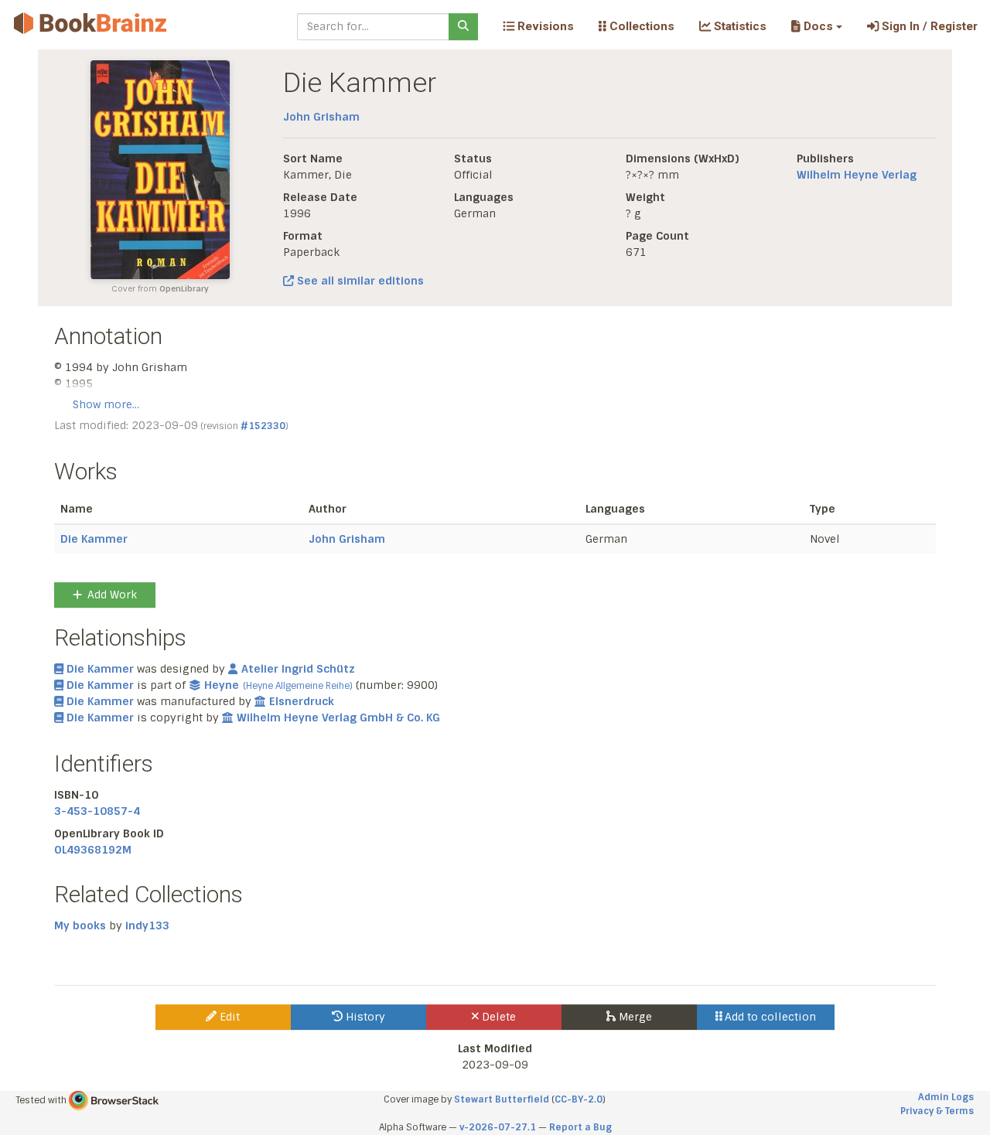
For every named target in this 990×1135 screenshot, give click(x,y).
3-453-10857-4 (97, 811)
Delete (497, 1017)
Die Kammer (94, 539)
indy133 (147, 925)
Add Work (112, 595)
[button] (816, 26)
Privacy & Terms (937, 1111)
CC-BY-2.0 (579, 1099)
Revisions (544, 26)
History (364, 1017)
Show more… (106, 404)
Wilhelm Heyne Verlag (857, 175)
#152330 (263, 426)
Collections (640, 26)
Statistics (738, 26)
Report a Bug (580, 1127)
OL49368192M (92, 850)
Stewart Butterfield (501, 1099)
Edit (228, 1017)
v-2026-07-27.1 (497, 1127)
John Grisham (321, 117)
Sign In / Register (928, 26)
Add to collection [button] (769, 1017)
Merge (634, 1017)
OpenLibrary (184, 289)
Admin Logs (946, 1097)
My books (80, 925)
